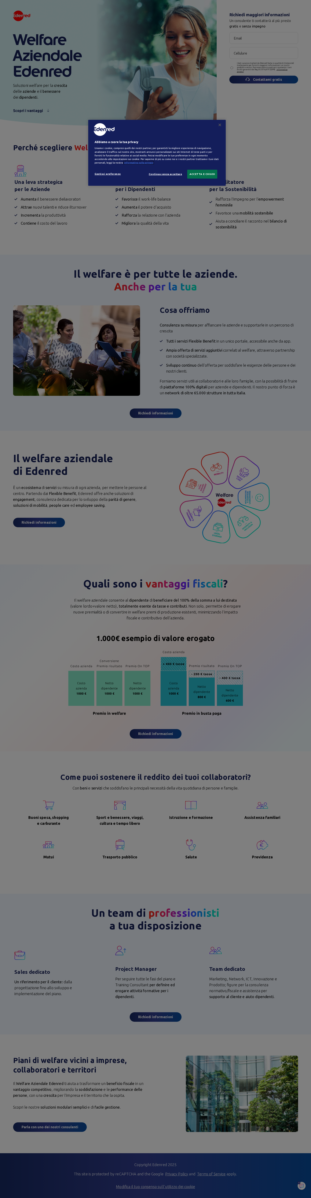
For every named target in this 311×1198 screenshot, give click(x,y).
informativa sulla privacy (138, 162)
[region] (157, 153)
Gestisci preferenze (108, 173)
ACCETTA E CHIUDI (202, 174)
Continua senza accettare (165, 174)
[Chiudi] (219, 125)
